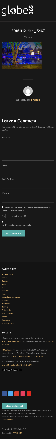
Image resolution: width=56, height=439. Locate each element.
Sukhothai (6, 320)
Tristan (35, 99)
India (4, 284)
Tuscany (5, 290)
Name (4, 165)
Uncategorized (8, 323)
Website (5, 193)
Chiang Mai (6, 310)
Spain (4, 294)
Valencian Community (11, 297)
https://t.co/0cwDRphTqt (21, 356)
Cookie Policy (7, 419)
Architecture (7, 274)
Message (6, 137)
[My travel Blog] (17, 10)
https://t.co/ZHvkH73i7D (12, 341)
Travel (4, 277)
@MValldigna (7, 350)
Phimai (4, 316)
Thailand (5, 300)
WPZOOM (17, 433)
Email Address (8, 179)
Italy (3, 287)
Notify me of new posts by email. (16, 225)
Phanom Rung (7, 313)
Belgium (5, 281)
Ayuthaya (6, 303)
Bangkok (5, 307)
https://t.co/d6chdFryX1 (12, 365)
